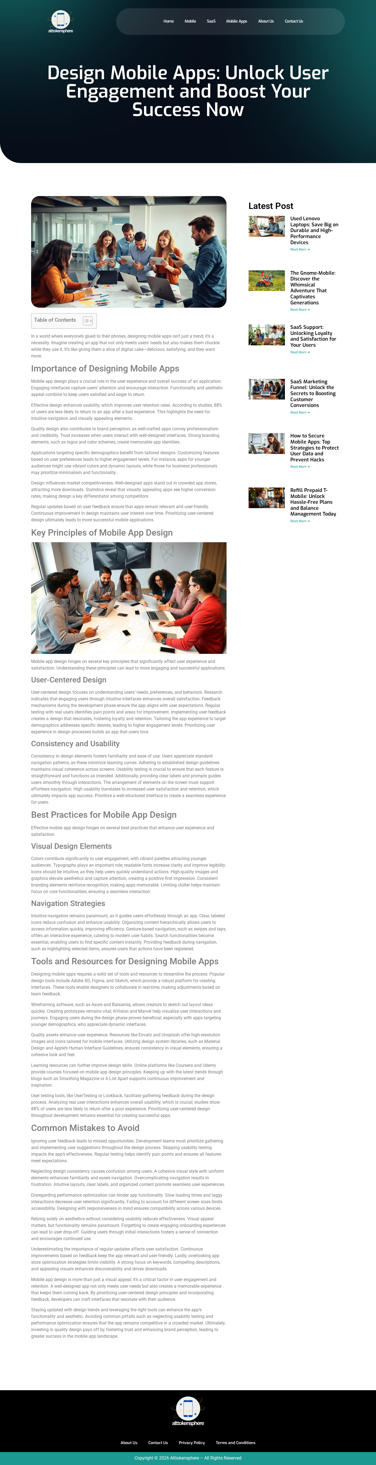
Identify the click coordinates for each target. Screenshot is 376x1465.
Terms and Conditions (235, 1442)
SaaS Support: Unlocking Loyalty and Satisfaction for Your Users (313, 336)
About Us (266, 21)
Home (169, 21)
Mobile (190, 21)
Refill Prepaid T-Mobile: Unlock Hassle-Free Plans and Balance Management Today (313, 502)
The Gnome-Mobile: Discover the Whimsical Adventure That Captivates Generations (313, 288)
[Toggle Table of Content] (85, 321)
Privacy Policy (192, 1442)
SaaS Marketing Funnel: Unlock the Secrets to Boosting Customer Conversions (313, 393)
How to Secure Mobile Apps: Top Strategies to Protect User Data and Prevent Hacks (314, 448)
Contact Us (294, 21)
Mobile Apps (236, 21)
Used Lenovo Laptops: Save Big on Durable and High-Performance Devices (314, 230)
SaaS (211, 21)
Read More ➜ (300, 249)
